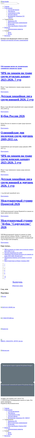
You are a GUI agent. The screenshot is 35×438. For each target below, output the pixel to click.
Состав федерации (13, 9)
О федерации (8, 8)
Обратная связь (17, 286)
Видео (10, 34)
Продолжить (4, 91)
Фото (9, 32)
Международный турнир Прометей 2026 (17, 202)
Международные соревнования (17, 22)
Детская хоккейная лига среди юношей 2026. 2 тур (17, 97)
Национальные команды (15, 29)
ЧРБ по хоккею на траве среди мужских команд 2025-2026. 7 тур (16, 76)
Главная (6, 6)
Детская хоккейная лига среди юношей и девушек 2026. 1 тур (17, 182)
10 (5, 277)
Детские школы (12, 14)
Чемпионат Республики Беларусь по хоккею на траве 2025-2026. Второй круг (18, 255)
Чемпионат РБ (12, 21)
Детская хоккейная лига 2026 (13, 252)
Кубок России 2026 (13, 116)
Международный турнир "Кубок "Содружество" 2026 (17, 224)
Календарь (11, 24)
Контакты (7, 35)
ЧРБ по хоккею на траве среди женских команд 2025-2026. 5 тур (16, 159)
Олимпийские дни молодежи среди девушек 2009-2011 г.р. (17, 136)
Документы (11, 11)
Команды (7, 27)
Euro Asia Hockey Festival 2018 (17, 26)
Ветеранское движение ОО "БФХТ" (19, 418)
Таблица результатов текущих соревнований (14, 40)
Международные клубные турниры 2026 (16, 261)
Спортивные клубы (14, 13)
